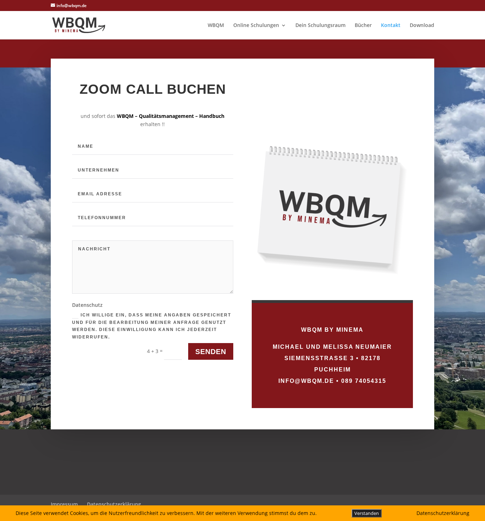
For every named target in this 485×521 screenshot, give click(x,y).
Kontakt (390, 25)
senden (210, 352)
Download (422, 25)
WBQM (216, 25)
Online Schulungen (256, 25)
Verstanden (366, 513)
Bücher (363, 25)
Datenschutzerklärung (114, 504)
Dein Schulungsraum (320, 25)
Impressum (64, 504)
